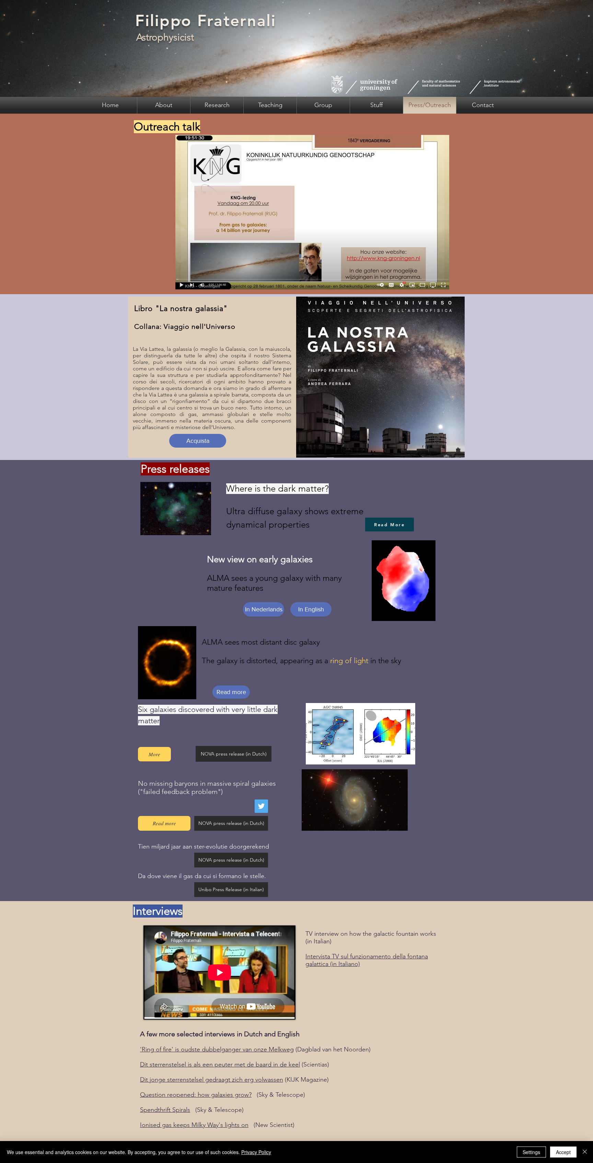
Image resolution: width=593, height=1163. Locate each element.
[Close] (585, 1152)
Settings (531, 1152)
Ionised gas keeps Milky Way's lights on (194, 1125)
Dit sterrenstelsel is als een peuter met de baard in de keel (220, 1064)
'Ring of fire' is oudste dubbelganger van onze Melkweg (217, 1049)
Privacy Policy (256, 1152)
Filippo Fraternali (205, 20)
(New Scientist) (271, 1125)
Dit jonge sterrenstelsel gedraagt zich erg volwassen (211, 1079)
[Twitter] (261, 806)
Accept (563, 1152)
